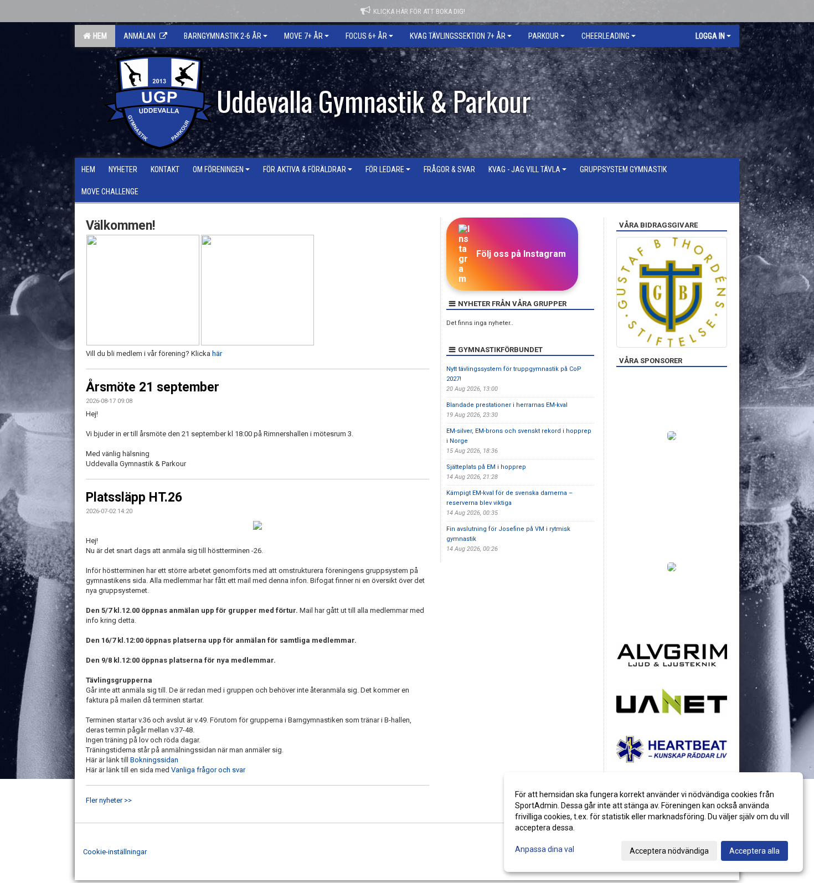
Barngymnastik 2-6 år (222, 36)
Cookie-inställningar (115, 852)
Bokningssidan (154, 760)
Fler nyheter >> (109, 800)
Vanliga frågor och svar (208, 770)
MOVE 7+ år (303, 36)
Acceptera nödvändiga (669, 850)
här (217, 353)
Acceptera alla (754, 850)
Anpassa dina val (544, 849)
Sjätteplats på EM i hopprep (486, 467)
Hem (98, 36)
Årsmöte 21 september (152, 387)
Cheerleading (605, 36)
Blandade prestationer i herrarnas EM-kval (507, 405)
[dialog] (653, 822)
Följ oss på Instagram (521, 254)
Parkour (543, 36)
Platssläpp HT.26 (134, 497)
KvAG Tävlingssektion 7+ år (458, 36)
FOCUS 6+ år (366, 36)
